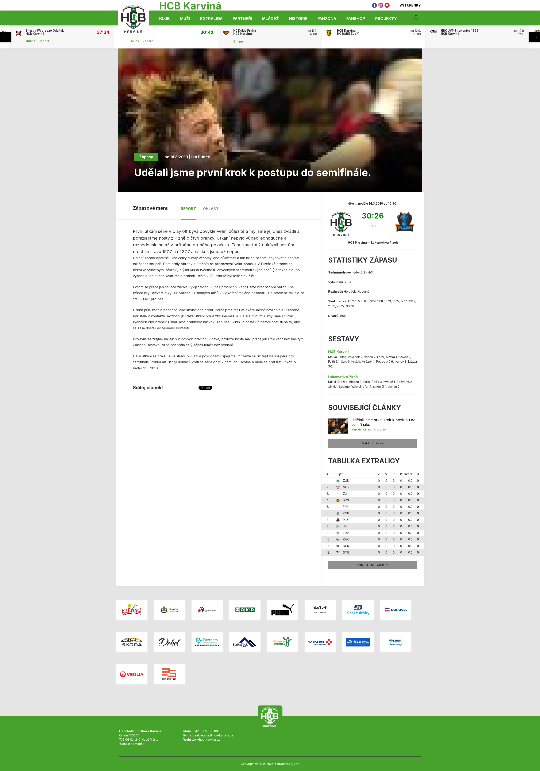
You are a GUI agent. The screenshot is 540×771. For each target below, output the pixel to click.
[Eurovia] (396, 610)
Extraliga (211, 18)
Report (44, 41)
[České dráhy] (358, 610)
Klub (164, 18)
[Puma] (282, 610)
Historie (298, 18)
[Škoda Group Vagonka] (396, 642)
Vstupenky (410, 5)
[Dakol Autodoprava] (169, 642)
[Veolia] (131, 674)
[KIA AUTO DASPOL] (320, 610)
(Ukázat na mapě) (131, 744)
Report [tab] (188, 208)
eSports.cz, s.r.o (288, 764)
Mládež (270, 18)
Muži (185, 18)
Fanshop (355, 18)
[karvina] (131, 610)
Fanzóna (326, 18)
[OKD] (245, 610)
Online (30, 41)
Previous (5, 37)
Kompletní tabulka (373, 565)
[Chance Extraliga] (282, 642)
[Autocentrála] (131, 642)
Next (534, 37)
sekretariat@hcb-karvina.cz (214, 735)
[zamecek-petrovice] (169, 610)
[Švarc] (358, 642)
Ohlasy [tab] (211, 208)
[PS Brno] (169, 674)
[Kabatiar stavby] (245, 642)
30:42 (206, 32)
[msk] (207, 610)
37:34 (103, 32)
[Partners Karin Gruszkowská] (207, 642)
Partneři (242, 18)
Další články (372, 443)
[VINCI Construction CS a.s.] (320, 642)
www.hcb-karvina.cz (206, 739)
